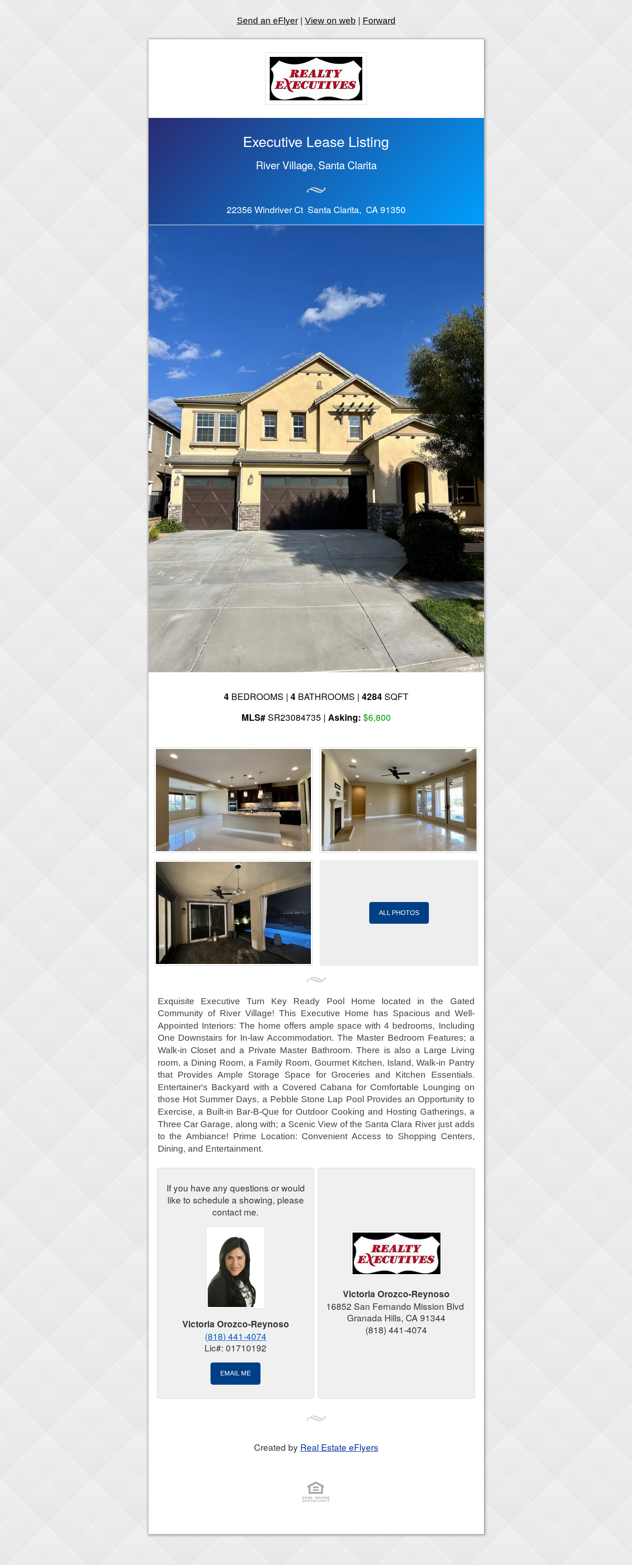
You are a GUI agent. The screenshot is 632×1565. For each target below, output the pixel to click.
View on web (330, 20)
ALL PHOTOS (399, 912)
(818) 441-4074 (235, 1336)
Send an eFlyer (267, 20)
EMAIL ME (235, 1373)
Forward (379, 20)
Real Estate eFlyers (339, 1447)
